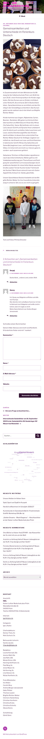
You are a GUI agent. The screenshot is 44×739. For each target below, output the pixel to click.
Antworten (13, 282)
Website (6, 384)
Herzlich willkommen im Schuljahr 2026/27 (18, 507)
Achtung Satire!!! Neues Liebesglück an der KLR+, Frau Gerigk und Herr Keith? (21, 548)
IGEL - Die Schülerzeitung (16, 5)
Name (5, 363)
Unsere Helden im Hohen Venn (14, 498)
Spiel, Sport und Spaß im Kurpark (15, 502)
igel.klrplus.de (8, 618)
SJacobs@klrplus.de (10, 645)
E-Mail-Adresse (9, 374)
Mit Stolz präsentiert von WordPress (15, 734)
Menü (23, 16)
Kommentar (8, 335)
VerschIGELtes (12, 250)
